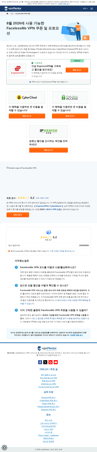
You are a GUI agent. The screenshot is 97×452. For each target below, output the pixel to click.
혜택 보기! (76, 70)
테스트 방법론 (48, 441)
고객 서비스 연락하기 (48, 423)
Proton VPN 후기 (48, 404)
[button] (4, 447)
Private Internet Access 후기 (48, 407)
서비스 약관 (48, 429)
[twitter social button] (45, 362)
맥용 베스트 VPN (48, 381)
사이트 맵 (48, 432)
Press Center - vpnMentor (48, 435)
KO (84, 9)
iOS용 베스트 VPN (48, 384)
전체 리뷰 (17, 215)
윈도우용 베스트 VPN (48, 378)
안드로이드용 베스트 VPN (48, 387)
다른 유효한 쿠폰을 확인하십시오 (62, 251)
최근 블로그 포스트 (48, 375)
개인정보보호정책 (48, 426)
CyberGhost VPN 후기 (48, 401)
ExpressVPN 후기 (48, 398)
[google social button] (50, 362)
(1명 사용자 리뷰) (42, 198)
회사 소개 (48, 420)
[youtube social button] (56, 362)
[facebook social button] (40, 362)
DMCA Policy (48, 438)
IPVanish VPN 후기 (48, 410)
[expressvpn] (48, 71)
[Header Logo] (13, 8)
